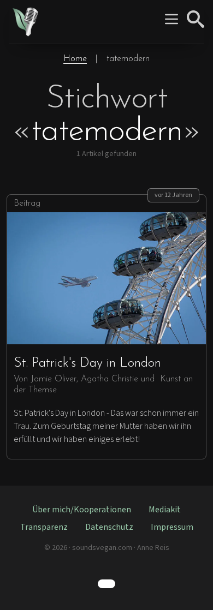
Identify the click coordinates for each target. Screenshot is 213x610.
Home (75, 59)
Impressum (172, 527)
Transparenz (44, 527)
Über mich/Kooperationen (81, 510)
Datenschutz (109, 527)
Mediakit (165, 510)
